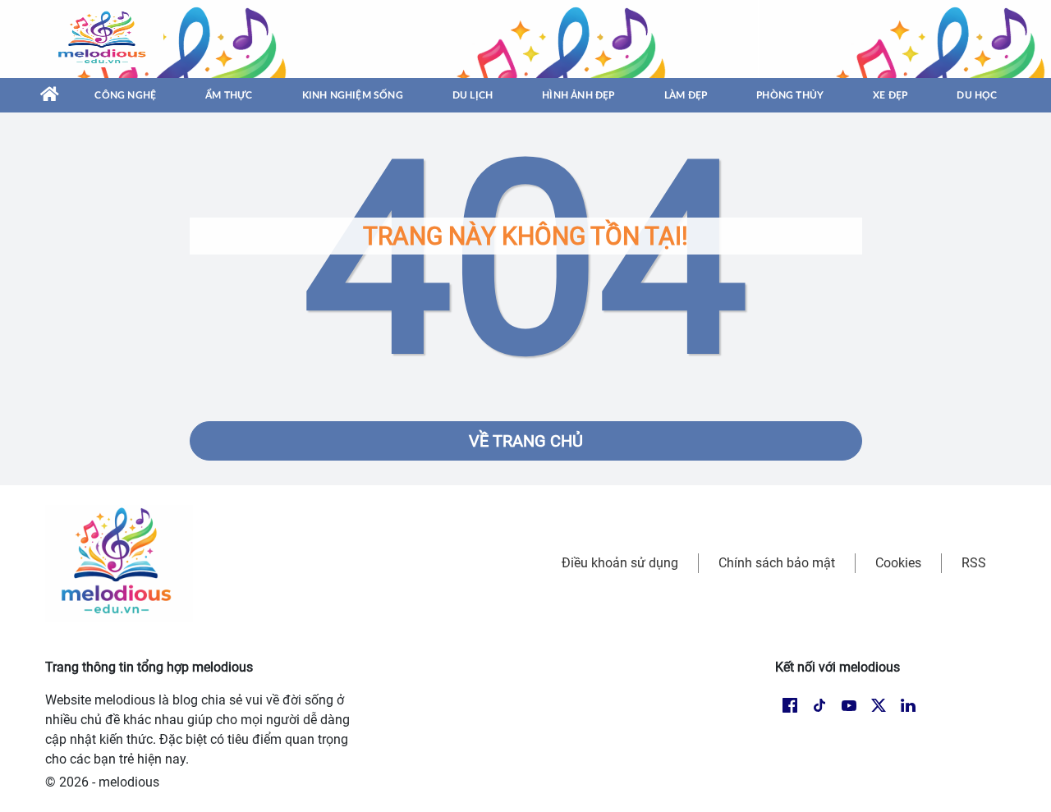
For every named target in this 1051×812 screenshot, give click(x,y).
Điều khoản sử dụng (620, 563)
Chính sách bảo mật (776, 563)
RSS (974, 563)
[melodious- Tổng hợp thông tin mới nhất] (104, 38)
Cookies (898, 563)
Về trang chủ (526, 441)
